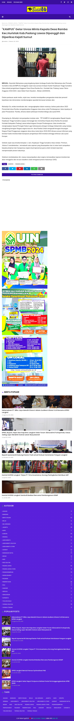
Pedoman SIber (18, 2)
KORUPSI (10, 164)
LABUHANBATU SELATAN (37, 543)
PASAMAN (37, 578)
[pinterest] (71, 2)
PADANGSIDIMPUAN (37, 572)
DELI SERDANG (37, 524)
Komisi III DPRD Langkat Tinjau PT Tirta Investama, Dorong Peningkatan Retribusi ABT (35, 475)
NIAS (37, 559)
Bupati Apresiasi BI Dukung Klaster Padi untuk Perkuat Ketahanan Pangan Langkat (34, 455)
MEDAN (37, 556)
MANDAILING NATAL (37, 553)
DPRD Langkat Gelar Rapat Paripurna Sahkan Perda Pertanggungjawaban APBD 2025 (41, 682)
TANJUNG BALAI (37, 601)
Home (3, 2)
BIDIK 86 (55, 718)
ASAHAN (37, 511)
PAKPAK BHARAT (37, 575)
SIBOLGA (37, 591)
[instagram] (68, 2)
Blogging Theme (39, 718)
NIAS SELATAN (37, 562)
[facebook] (61, 2)
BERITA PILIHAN (37, 517)
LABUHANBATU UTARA (37, 546)
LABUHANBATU (37, 540)
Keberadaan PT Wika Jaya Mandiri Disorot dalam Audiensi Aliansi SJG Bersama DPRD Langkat (35, 411)
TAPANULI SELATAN (37, 604)
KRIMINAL (37, 537)
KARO (37, 530)
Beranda (4, 23)
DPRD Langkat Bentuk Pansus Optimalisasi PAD (29, 671)
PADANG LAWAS (12, 23)
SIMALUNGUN (37, 594)
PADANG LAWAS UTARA (37, 569)
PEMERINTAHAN (37, 582)
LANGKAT (37, 550)
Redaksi (9, 2)
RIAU (37, 585)
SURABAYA (37, 598)
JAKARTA (37, 527)
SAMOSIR (37, 588)
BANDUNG (37, 514)
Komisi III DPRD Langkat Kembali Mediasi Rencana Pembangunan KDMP (30, 495)
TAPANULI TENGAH (37, 607)
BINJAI (37, 521)
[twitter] (64, 2)
